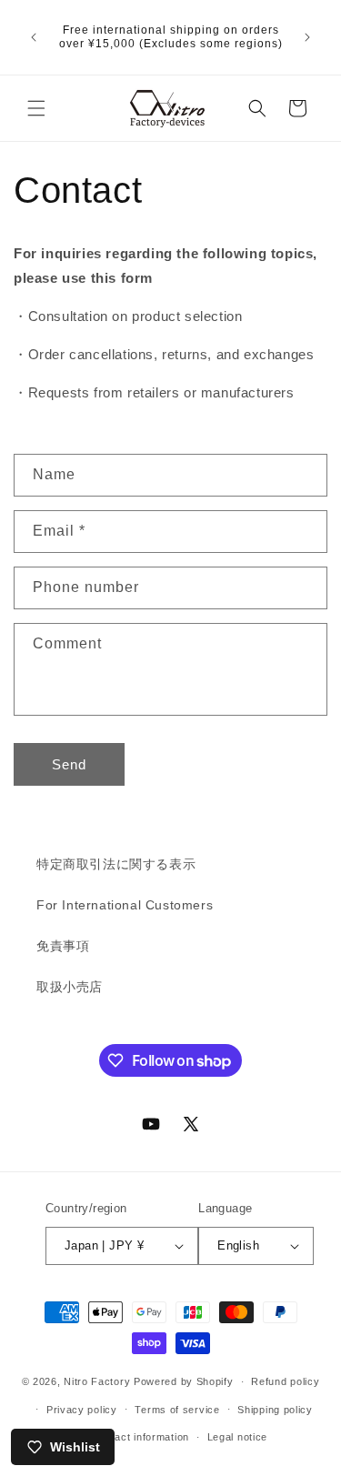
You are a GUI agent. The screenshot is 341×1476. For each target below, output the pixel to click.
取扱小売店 (69, 986)
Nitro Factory (97, 1381)
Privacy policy (81, 1409)
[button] (36, 108)
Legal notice (237, 1436)
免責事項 (62, 946)
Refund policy (285, 1381)
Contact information (140, 1436)
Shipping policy (275, 1409)
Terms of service (177, 1409)
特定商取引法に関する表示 (116, 864)
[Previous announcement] (34, 37)
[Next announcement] (307, 37)
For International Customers (124, 905)
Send (69, 764)
